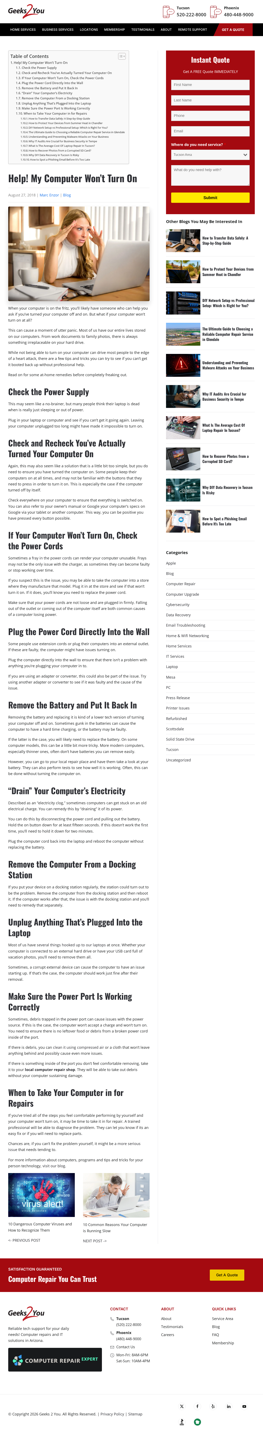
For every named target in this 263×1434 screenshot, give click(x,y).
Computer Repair (180, 583)
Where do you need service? (198, 144)
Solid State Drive (180, 739)
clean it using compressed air (78, 1047)
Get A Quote (233, 30)
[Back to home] (26, 11)
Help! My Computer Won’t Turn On (41, 62)
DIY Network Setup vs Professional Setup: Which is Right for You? (68, 127)
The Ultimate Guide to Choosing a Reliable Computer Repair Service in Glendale (77, 132)
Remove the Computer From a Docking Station (56, 98)
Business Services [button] (58, 30)
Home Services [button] (23, 30)
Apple (171, 563)
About (166, 1318)
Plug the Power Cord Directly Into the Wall (52, 83)
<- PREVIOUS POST (24, 1240)
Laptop (172, 666)
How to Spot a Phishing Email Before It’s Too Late (60, 159)
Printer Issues (178, 708)
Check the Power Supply (39, 68)
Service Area (222, 1318)
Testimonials (143, 30)
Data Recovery (178, 614)
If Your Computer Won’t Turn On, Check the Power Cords (63, 78)
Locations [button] (89, 30)
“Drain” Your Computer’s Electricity (47, 93)
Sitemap (135, 1414)
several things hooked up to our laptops (71, 944)
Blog (67, 195)
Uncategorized (178, 760)
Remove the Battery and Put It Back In (50, 88)
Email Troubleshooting (185, 625)
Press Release (178, 697)
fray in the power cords (52, 558)
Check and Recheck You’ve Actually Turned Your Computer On (67, 73)
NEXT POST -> (95, 1240)
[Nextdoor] (197, 1422)
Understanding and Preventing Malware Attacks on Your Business (69, 137)
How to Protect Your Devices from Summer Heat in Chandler (66, 123)
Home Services (179, 646)
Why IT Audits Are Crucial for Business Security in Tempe (63, 141)
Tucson (172, 749)
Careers (167, 1334)
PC (168, 687)
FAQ (215, 1334)
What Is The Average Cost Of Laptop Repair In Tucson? (62, 146)
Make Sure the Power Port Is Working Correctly (56, 108)
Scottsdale (175, 728)
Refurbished (176, 718)
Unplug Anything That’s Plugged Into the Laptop (56, 103)
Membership (114, 30)
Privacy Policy (112, 1414)
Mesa (170, 677)
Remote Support (192, 30)
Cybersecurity (177, 604)
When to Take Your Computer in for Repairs (55, 113)
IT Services (175, 656)
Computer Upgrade (182, 594)
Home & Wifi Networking (187, 635)
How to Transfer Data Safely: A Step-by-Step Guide (59, 118)
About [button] (166, 30)
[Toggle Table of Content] (120, 56)
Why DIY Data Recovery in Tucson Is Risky (54, 155)
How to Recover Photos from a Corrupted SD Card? (60, 150)
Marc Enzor (49, 195)
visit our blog (54, 1165)
